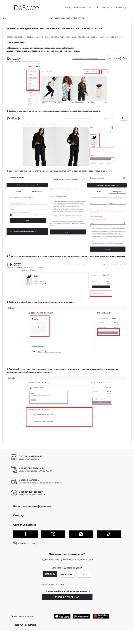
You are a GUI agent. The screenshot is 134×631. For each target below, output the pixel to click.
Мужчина (67, 574)
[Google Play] (81, 616)
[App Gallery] (101, 616)
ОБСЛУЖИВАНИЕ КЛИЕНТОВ (67, 18)
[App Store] (62, 616)
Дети (84, 574)
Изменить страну (27, 543)
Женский (50, 574)
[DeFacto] (26, 7)
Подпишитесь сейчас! (67, 597)
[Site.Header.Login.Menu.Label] (8, 8)
